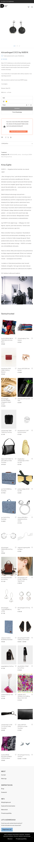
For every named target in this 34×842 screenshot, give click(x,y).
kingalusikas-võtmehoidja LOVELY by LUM (23, 460)
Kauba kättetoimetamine (8, 806)
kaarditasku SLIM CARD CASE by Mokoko (6, 370)
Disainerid (4, 792)
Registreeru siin (7, 829)
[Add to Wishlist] (2, 137)
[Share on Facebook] (5, 137)
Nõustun (10, 839)
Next (32, 27)
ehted (19, 154)
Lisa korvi (17, 108)
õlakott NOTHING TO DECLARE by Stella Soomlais (7, 460)
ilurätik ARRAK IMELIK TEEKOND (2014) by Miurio (7, 340)
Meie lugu (4, 778)
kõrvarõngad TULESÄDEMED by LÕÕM (6, 609)
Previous (1, 27)
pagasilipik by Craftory (7, 666)
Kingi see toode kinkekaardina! (18, 131)
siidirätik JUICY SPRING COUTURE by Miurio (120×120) (24, 696)
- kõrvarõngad (24, 154)
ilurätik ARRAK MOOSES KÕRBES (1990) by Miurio (6, 756)
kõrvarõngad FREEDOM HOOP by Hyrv (6, 549)
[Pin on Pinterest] (11, 137)
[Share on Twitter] (8, 137)
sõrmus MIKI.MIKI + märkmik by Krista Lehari (23, 519)
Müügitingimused (6, 802)
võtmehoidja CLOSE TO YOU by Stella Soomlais (6, 726)
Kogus (4, 105)
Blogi (2, 788)
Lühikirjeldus (4, 143)
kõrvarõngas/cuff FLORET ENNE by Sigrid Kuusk (22, 579)
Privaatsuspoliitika (6, 813)
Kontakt (3, 775)
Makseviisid (4, 809)
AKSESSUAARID (13, 154)
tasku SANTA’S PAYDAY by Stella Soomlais (22, 726)
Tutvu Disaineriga (17, 112)
